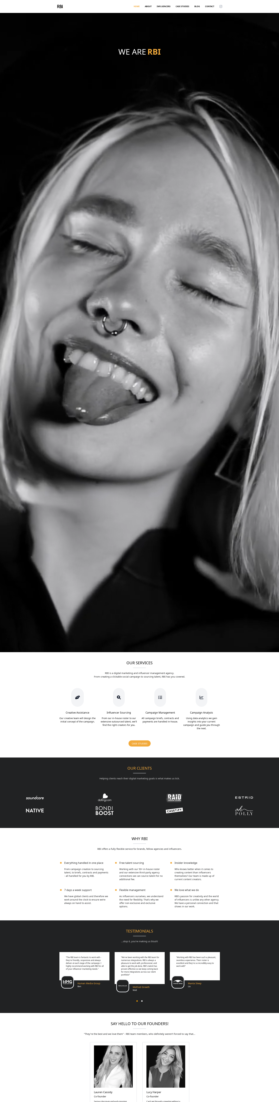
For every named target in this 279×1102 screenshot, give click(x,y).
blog (197, 6)
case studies (182, 6)
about (148, 6)
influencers (163, 6)
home (137, 6)
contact (209, 6)
